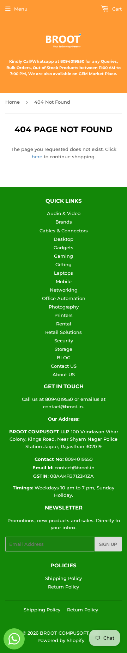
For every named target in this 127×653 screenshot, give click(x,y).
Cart (116, 9)
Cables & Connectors (64, 230)
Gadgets (63, 247)
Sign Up (108, 544)
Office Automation (63, 298)
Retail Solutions (63, 332)
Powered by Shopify (60, 640)
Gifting (63, 264)
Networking (64, 290)
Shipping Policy (63, 578)
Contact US (64, 366)
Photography (64, 307)
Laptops (63, 273)
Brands (63, 222)
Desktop (63, 239)
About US (64, 374)
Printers (63, 315)
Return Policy (63, 587)
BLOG (64, 357)
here (37, 156)
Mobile (64, 281)
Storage (63, 349)
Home (12, 102)
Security (63, 340)
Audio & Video (63, 213)
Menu (21, 9)
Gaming (63, 256)
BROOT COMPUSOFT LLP (69, 633)
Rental (63, 323)
